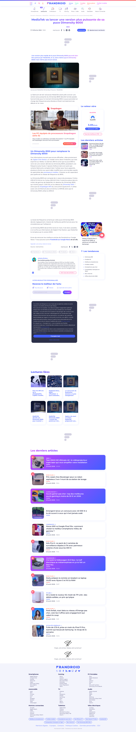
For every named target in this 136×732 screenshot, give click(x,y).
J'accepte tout (55, 336)
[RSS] (66, 671)
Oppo (31, 682)
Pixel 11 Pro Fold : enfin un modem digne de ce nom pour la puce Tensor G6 (96, 162)
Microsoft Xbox (64, 680)
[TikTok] (76, 671)
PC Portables (92, 674)
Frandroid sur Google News (60, 239)
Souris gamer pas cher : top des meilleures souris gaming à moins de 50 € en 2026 (65, 495)
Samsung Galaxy (34, 683)
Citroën (32, 694)
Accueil (33, 15)
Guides (82, 3)
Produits (64, 252)
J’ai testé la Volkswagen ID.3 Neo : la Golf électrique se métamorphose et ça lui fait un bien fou (65, 562)
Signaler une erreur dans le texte (41, 244)
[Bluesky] (79, 671)
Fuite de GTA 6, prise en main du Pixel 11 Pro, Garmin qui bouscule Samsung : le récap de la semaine (66, 629)
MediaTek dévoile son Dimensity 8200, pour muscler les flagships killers (38, 418)
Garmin (32, 712)
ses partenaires (45, 327)
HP (90, 683)
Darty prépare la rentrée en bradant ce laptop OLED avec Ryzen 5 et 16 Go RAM (66, 579)
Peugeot (32, 698)
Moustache (92, 712)
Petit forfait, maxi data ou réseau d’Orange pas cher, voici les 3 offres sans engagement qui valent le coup (66, 612)
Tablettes (61, 705)
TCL (61, 700)
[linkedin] (33, 273)
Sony (61, 698)
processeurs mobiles (51, 172)
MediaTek (45, 15)
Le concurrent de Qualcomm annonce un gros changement (70, 393)
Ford (31, 695)
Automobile (33, 689)
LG (60, 693)
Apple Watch (33, 709)
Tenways (91, 715)
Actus (71, 3)
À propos (53, 725)
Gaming (61, 674)
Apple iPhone (33, 676)
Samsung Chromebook (95, 686)
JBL (90, 695)
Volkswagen (33, 702)
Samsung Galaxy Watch (36, 715)
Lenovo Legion (64, 679)
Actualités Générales (53, 625)
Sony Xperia (33, 685)
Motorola (32, 680)
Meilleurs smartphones (91, 262)
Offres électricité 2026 (91, 276)
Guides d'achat (51, 492)
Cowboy (91, 707)
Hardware (36, 252)
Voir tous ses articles (67, 272)
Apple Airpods (93, 691)
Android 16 (103, 719)
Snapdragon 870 (45, 187)
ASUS (61, 676)
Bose (90, 693)
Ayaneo (62, 678)
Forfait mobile (102, 3)
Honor (91, 682)
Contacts (61, 725)
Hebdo (51, 287)
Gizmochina (39, 247)
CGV (98, 725)
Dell (90, 679)
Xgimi (61, 701)
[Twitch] (72, 671)
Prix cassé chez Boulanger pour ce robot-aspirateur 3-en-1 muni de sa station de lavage (66, 478)
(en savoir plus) (65, 321)
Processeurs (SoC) (50, 252)
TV (59, 689)
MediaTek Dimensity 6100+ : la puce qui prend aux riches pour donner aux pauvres (54, 418)
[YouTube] (69, 671)
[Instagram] (60, 671)
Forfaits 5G (88, 259)
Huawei (32, 679)
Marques (38, 15)
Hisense (62, 691)
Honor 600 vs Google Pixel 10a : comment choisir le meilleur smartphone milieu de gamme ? (64, 528)
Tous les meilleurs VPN (91, 134)
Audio (90, 689)
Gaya (90, 710)
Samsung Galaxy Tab (65, 713)
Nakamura (92, 713)
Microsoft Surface (94, 685)
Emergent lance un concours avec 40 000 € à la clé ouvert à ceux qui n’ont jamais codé (66, 512)
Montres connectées (36, 705)
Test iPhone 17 (78, 719)
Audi (31, 691)
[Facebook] (63, 671)
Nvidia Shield (63, 683)
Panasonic (62, 694)
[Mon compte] (43, 3)
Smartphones (76, 252)
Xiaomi (32, 686)
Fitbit (31, 710)
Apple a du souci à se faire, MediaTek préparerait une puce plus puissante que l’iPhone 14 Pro (70, 418)
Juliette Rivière (43, 258)
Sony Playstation (64, 685)
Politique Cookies (72, 725)
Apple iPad (62, 707)
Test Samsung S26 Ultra (84, 722)
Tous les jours (38, 287)
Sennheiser (92, 700)
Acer (90, 676)
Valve (61, 686)
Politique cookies (41, 332)
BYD (31, 693)
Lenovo (91, 680)
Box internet (88, 273)
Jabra (90, 694)
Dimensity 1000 (68, 184)
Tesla (31, 701)
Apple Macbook (93, 678)
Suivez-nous (81, 30)
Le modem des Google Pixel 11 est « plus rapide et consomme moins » (96, 154)
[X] (57, 671)
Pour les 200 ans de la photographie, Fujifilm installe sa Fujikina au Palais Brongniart (38, 393)
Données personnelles (87, 725)
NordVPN (93, 112)
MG (31, 697)
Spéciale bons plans (65, 287)
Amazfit (32, 707)
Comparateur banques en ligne (54, 722)
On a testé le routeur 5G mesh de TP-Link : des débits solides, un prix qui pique (66, 596)
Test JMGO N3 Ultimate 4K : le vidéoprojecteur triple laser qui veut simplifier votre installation (66, 461)
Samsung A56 (89, 257)
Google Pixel (33, 678)
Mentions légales (42, 725)
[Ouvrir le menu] (31, 3)
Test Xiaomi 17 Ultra (91, 719)
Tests (76, 3)
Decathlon (92, 709)
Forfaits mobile (89, 264)
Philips (61, 695)
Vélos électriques (94, 705)
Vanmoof (91, 716)
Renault (32, 700)
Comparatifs (50, 524)
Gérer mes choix (54, 339)
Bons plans (91, 3)
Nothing (91, 697)
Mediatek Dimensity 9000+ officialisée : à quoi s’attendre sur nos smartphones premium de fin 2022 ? (54, 393)
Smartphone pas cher (91, 267)
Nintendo (62, 682)
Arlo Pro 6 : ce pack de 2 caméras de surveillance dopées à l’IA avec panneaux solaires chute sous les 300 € (64, 545)
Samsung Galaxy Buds (95, 698)
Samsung (62, 697)
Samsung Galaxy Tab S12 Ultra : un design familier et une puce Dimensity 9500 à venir (96, 145)
